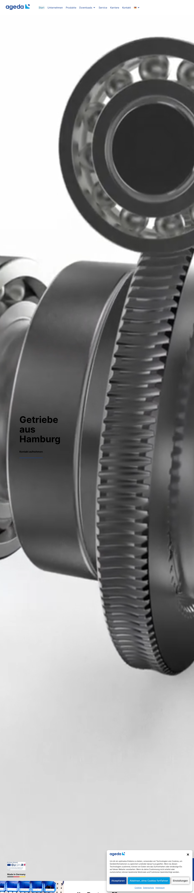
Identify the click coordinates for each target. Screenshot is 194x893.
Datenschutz (148, 887)
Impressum (160, 887)
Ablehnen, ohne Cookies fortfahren (149, 880)
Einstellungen (180, 880)
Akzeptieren (118, 880)
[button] (187, 854)
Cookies (138, 887)
